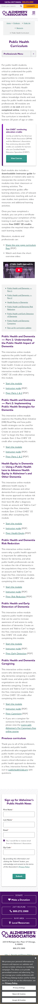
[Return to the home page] (15, 13)
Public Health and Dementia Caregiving (18, 322)
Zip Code (7, 847)
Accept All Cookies (19, 1000)
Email (5, 830)
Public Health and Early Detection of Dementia (20, 315)
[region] (19, 979)
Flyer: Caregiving (14, 713)
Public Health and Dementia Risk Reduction (20, 308)
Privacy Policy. (11, 983)
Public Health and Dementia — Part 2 (19, 296)
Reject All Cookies (19, 994)
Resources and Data (20, 28)
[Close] (35, 958)
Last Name (7, 820)
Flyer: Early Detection (16, 653)
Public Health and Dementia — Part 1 (19, 289)
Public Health (27, 23)
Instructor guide (13, 388)
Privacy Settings (19, 988)
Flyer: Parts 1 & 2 (14, 393)
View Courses (16, 158)
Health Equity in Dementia (17, 302)
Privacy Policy (24, 867)
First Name (7, 810)
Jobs (6, 955)
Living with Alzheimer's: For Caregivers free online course (21, 728)
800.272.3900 (27, 2)
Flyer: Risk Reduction (16, 596)
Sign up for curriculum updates (19, 328)
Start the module (14, 383)
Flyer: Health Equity (15, 533)
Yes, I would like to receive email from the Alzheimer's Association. (19, 842)
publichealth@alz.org (18, 769)
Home (9, 23)
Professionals (17, 23)
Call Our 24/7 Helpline (13, 2)
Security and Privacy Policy (21, 955)
